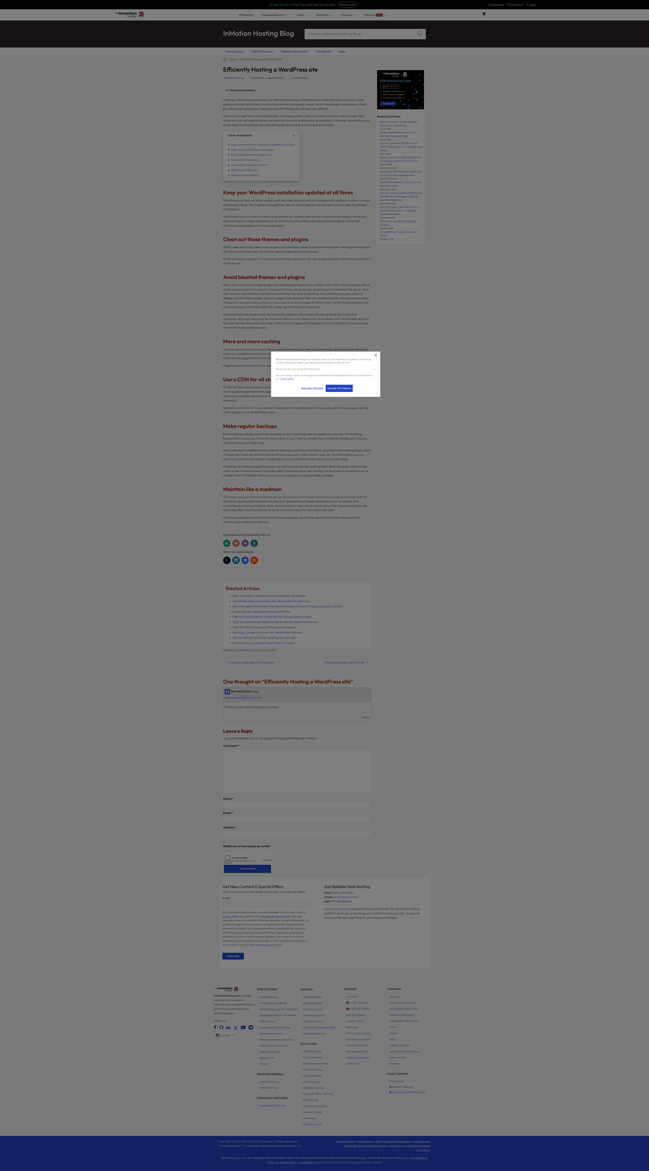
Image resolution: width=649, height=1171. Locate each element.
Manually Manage (312, 388)
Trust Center (287, 378)
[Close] (376, 355)
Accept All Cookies (339, 388)
